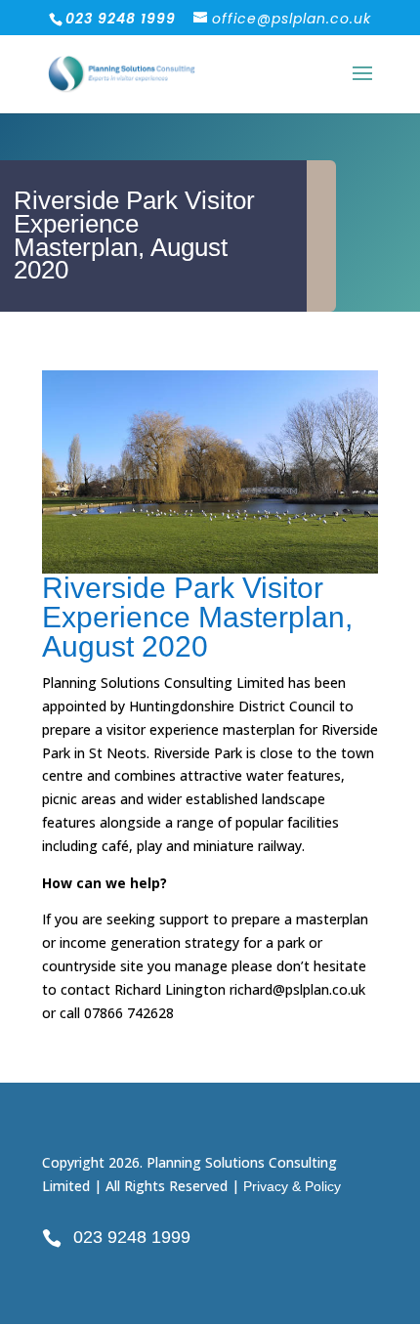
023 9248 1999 (131, 1237)
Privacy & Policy (292, 1186)
